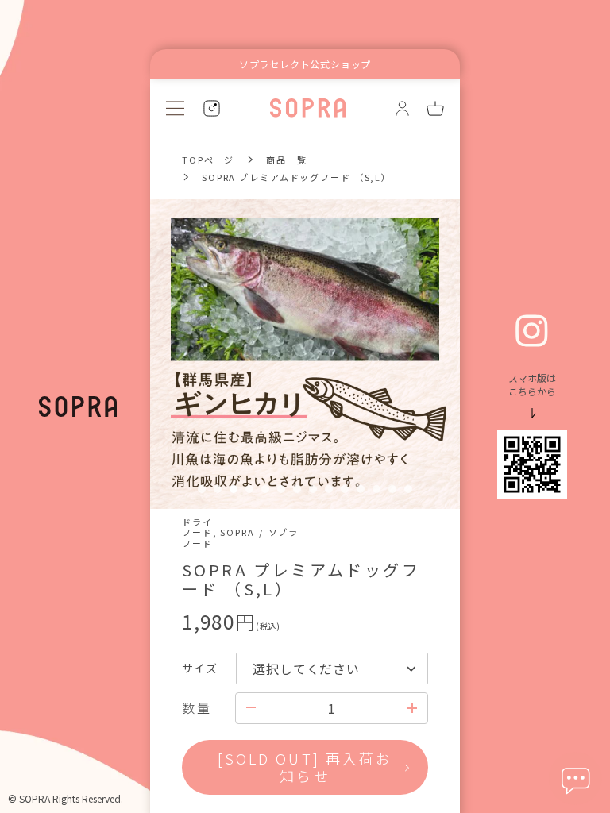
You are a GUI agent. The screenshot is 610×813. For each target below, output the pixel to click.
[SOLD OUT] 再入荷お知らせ (305, 767)
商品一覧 (286, 159)
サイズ (199, 668)
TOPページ (208, 159)
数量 (196, 707)
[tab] (202, 489)
